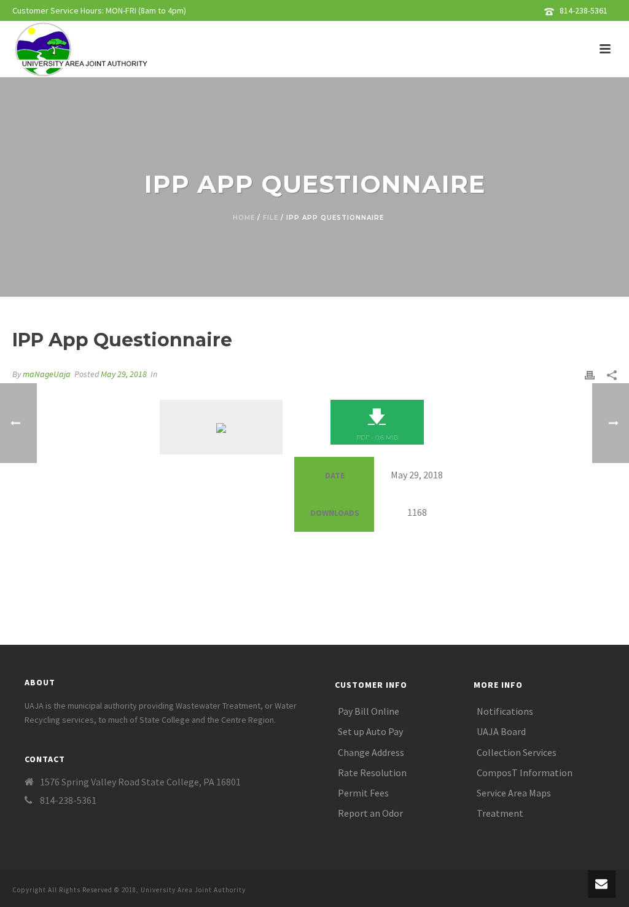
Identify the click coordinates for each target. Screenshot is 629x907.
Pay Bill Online (368, 711)
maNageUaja (47, 374)
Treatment (500, 813)
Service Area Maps (514, 793)
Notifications (505, 711)
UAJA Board (501, 731)
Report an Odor (370, 813)
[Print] (590, 374)
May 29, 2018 (124, 374)
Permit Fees (363, 793)
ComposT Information (524, 772)
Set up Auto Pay (370, 731)
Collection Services (517, 752)
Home (244, 218)
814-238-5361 (584, 10)
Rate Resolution (372, 772)
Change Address (371, 752)
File (270, 218)
